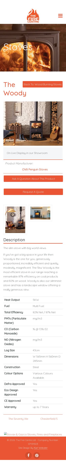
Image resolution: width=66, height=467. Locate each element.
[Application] (33, 16)
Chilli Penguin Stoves (35, 169)
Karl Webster (41, 447)
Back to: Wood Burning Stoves (43, 84)
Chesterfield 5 (49, 418)
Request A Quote (33, 191)
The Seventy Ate (18, 418)
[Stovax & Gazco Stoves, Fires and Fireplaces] (33, 434)
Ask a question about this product (33, 178)
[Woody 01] (40, 212)
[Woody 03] (15, 219)
